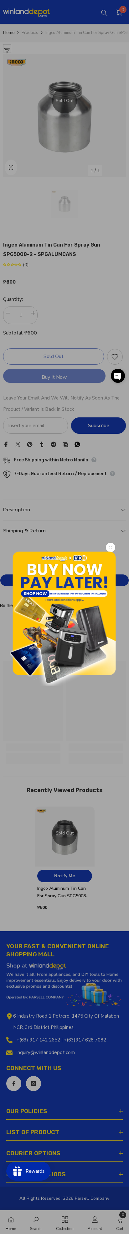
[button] (118, 376)
